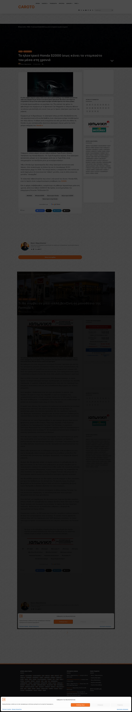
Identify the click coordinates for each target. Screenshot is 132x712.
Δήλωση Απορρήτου (17, 709)
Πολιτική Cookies (6, 709)
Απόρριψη (100, 705)
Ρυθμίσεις (120, 705)
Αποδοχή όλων (80, 705)
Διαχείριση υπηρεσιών (122, 709)
